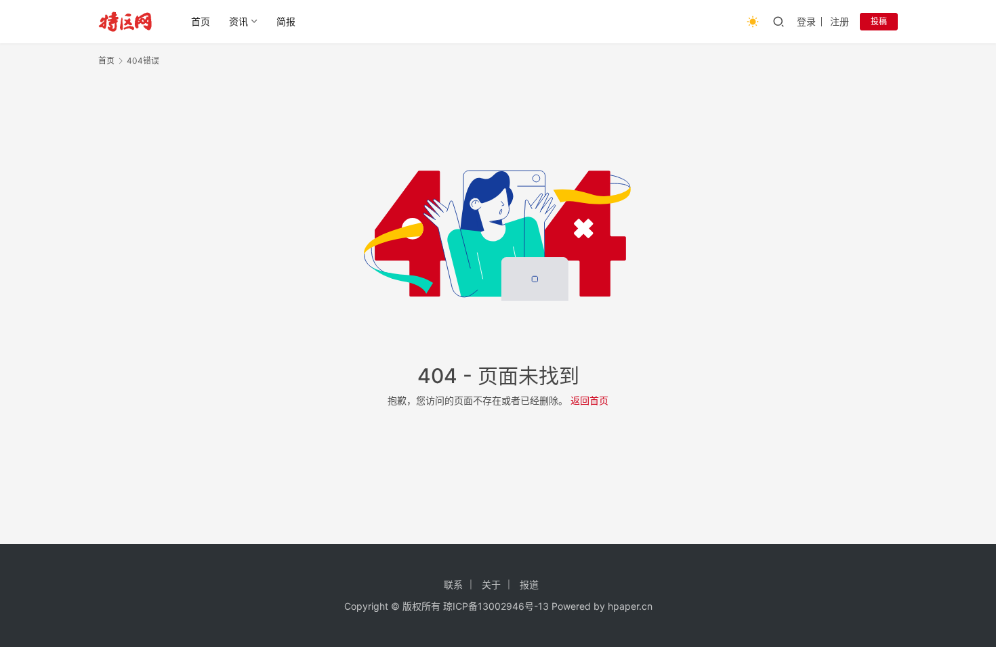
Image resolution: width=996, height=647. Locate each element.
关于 (491, 584)
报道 (529, 584)
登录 (806, 21)
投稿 (879, 21)
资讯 (238, 21)
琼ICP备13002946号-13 (496, 606)
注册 (839, 21)
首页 (200, 21)
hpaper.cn (630, 606)
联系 (453, 584)
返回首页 (589, 400)
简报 (285, 21)
